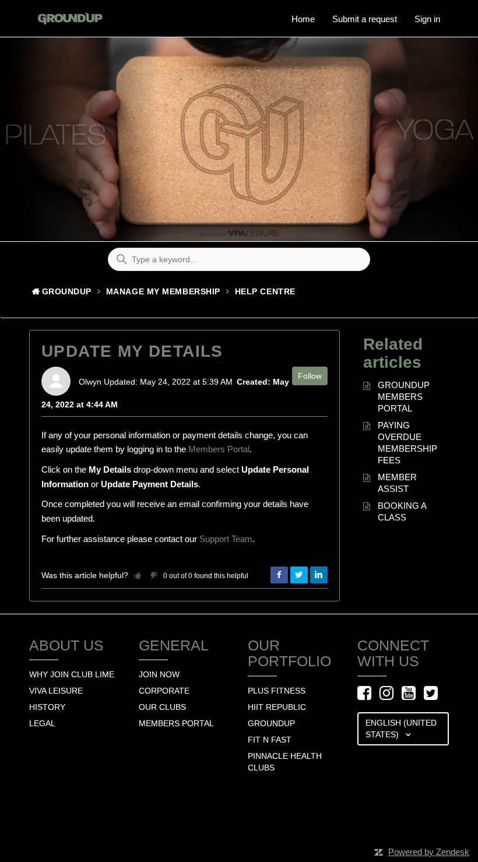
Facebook (279, 575)
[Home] (66, 14)
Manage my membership (163, 291)
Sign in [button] (427, 19)
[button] (138, 575)
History (47, 707)
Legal (42, 723)
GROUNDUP (271, 723)
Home (303, 19)
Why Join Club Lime (71, 674)
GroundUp (67, 291)
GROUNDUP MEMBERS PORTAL (404, 396)
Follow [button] (310, 376)
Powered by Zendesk (428, 852)
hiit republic (277, 707)
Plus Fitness (276, 690)
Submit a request (364, 19)
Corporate (164, 690)
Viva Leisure (56, 690)
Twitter (299, 575)
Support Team (225, 539)
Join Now (159, 674)
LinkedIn (319, 575)
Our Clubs (162, 707)
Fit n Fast (269, 739)
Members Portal (218, 449)
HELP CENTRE (265, 291)
